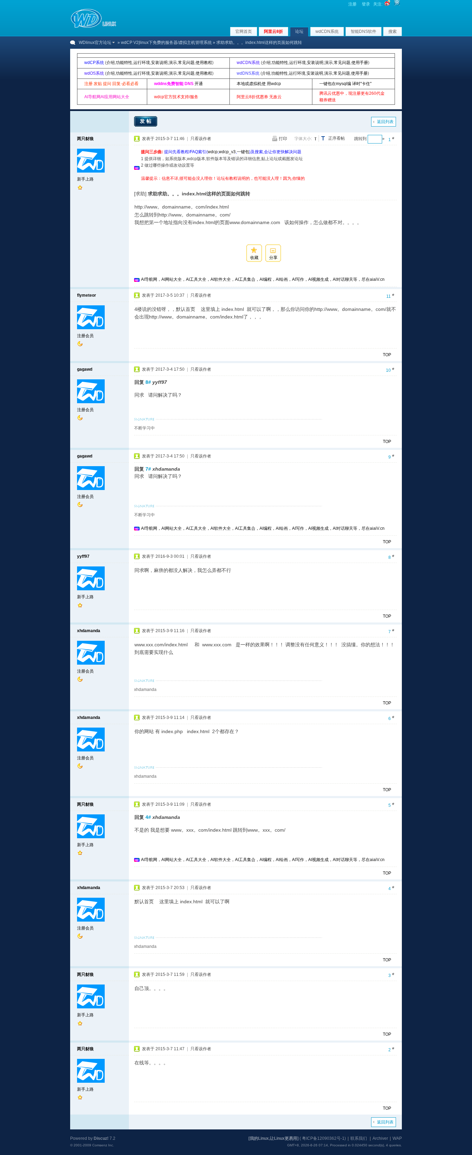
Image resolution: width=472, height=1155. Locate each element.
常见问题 (186, 62)
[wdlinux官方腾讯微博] (397, 4)
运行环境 (141, 62)
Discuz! (101, 1138)
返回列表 (385, 121)
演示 (173, 62)
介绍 (110, 62)
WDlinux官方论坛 (95, 42)
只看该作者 (200, 138)
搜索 (392, 31)
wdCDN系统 (327, 31)
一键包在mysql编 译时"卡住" (345, 83)
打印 (283, 138)
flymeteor (86, 295)
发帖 (146, 121)
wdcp (213, 151)
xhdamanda (88, 630)
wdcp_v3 (227, 151)
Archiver (380, 1138)
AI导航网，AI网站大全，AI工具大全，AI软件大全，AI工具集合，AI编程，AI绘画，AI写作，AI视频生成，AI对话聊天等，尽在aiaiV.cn (263, 279)
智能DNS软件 (363, 31)
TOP (387, 354)
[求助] (140, 193)
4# (148, 817)
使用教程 (204, 62)
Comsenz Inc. (103, 1145)
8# (148, 382)
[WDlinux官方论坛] (93, 27)
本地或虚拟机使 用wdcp (259, 83)
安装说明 (159, 62)
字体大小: (303, 138)
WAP (397, 1138)
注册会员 (85, 335)
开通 (199, 83)
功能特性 (124, 62)
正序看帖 (336, 138)
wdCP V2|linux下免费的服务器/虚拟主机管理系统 (166, 42)
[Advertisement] (267, 184)
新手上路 (85, 179)
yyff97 (83, 556)
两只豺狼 (85, 138)
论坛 (299, 31)
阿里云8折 (273, 31)
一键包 (243, 151)
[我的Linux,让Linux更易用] (273, 1138)
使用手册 (359, 62)
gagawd (84, 369)
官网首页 (243, 31)
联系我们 (358, 1138)
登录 (366, 4)
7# (148, 469)
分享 (273, 257)
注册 (352, 4)
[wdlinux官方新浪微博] (387, 4)
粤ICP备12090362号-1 (323, 1138)
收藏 (254, 257)
